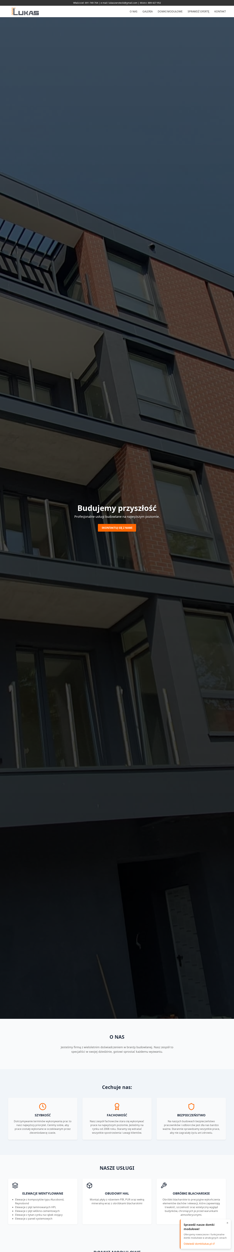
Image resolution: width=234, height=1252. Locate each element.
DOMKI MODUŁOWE (170, 11)
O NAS (133, 11)
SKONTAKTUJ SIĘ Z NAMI (117, 528)
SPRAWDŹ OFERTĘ (198, 11)
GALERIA (147, 11)
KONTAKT (220, 11)
